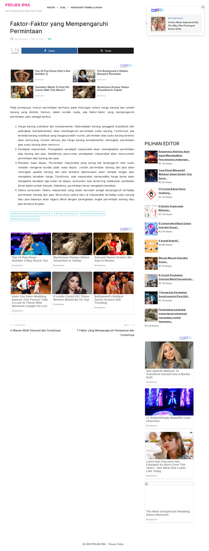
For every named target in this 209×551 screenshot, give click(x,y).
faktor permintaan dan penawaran (32, 213)
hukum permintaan (93, 213)
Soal (63, 7)
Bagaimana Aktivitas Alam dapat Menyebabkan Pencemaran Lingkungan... (174, 155)
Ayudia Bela (21, 39)
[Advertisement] (169, 83)
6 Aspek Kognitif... (169, 240)
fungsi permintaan (67, 213)
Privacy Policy (116, 544)
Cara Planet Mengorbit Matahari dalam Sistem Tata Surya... (175, 174)
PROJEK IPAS (17, 5)
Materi (51, 7)
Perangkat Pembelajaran (86, 7)
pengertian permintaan (25, 218)
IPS (49, 39)
